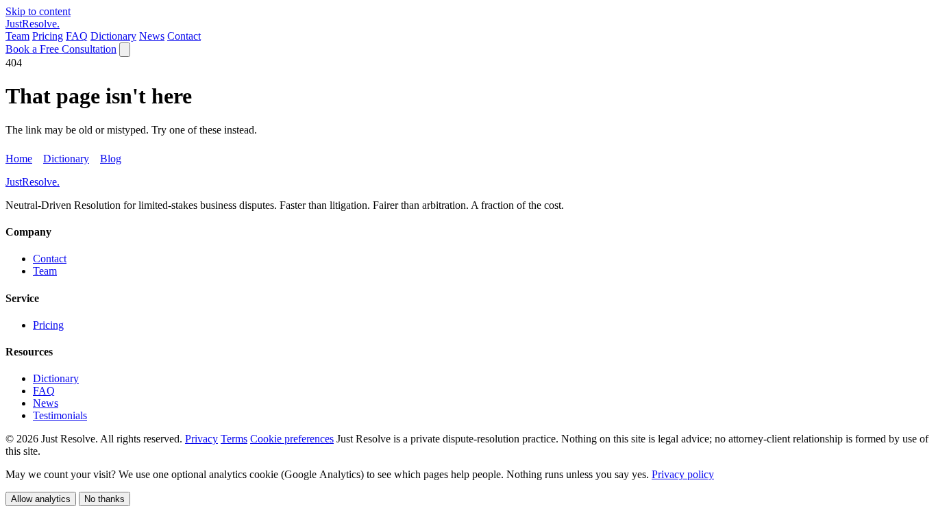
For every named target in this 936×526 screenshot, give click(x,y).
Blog (110, 158)
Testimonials (60, 415)
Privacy (201, 438)
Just (32, 23)
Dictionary (113, 36)
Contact (184, 36)
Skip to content (38, 11)
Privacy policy (683, 474)
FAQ (77, 36)
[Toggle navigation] (124, 49)
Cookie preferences (292, 438)
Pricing (47, 36)
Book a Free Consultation (60, 49)
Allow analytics (41, 499)
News (151, 36)
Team (17, 36)
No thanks (104, 499)
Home (18, 158)
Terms (234, 438)
